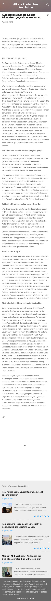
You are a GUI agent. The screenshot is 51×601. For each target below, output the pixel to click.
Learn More (22, 598)
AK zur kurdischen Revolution (25, 5)
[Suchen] (47, 5)
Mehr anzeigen (41, 516)
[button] (47, 15)
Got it (33, 598)
